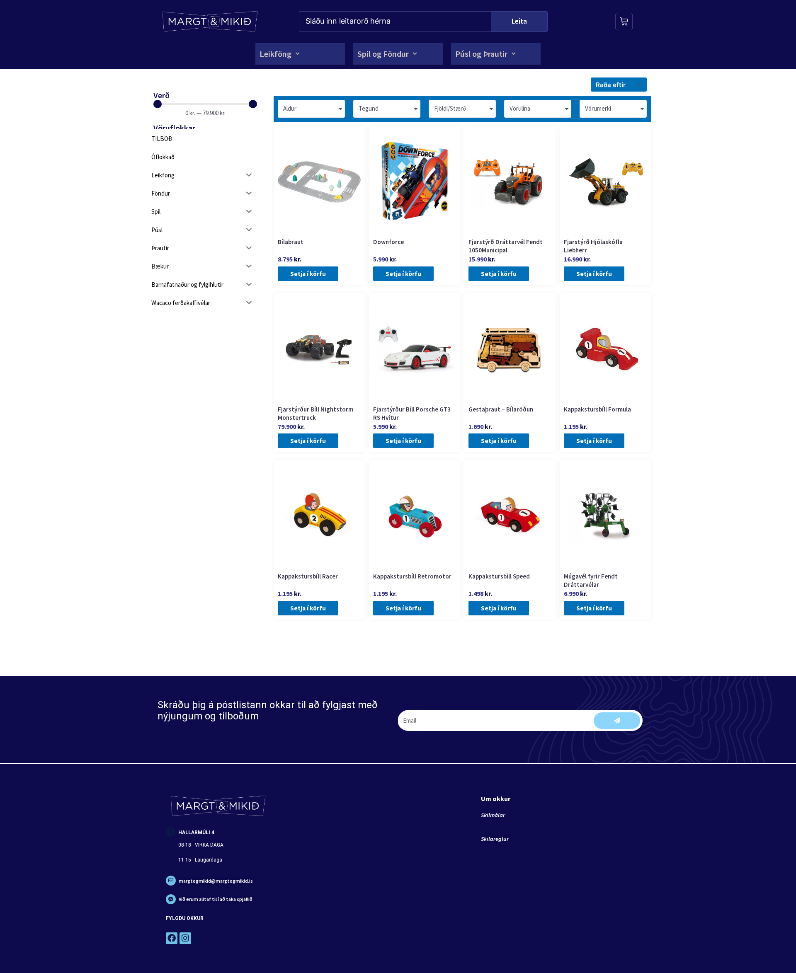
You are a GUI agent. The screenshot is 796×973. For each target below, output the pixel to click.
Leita (519, 21)
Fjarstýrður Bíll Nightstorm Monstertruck (315, 413)
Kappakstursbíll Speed (499, 576)
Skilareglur (495, 838)
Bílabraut (290, 242)
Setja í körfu (308, 274)
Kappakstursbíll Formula (597, 409)
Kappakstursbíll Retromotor (412, 576)
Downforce (388, 242)
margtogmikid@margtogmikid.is (216, 881)
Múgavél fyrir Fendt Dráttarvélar (591, 580)
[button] (280, 54)
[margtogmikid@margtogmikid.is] (171, 881)
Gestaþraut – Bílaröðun (500, 409)
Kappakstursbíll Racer (308, 576)
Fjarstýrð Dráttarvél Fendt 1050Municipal (505, 246)
